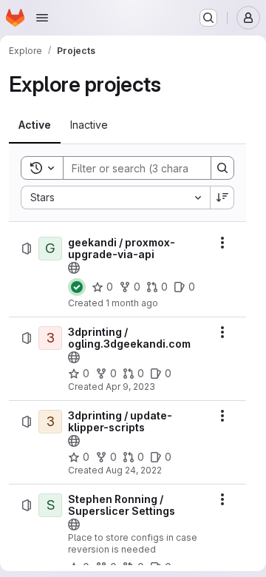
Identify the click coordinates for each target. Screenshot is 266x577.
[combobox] (115, 197)
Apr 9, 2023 (130, 386)
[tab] (35, 125)
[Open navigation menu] (42, 18)
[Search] (222, 168)
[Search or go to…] (208, 18)
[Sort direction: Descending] (222, 197)
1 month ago (132, 302)
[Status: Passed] (77, 287)
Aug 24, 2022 (134, 470)
